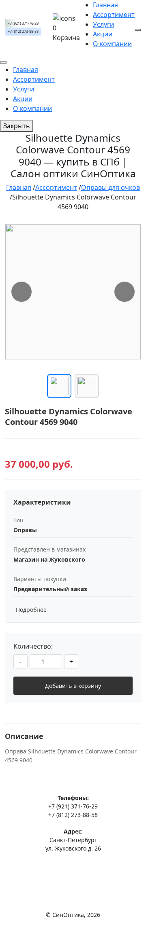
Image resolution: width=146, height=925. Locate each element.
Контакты (73, 877)
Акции (102, 34)
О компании (112, 43)
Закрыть (16, 125)
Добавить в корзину (73, 686)
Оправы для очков (110, 187)
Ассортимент (114, 14)
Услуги (103, 24)
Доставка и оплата (73, 865)
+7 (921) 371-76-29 (23, 23)
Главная (105, 4)
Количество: (33, 646)
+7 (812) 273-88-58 (23, 32)
